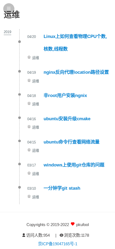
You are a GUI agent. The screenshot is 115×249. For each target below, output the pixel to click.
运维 (35, 58)
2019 (7, 32)
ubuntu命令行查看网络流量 (71, 142)
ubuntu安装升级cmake (67, 118)
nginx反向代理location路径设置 (76, 72)
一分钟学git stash (62, 188)
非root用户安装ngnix (65, 95)
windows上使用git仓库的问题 (74, 165)
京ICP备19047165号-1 (57, 244)
